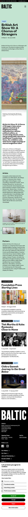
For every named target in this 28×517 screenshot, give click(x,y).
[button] (27, 230)
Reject (13, 503)
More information (13, 507)
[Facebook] (2, 446)
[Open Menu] (25, 6)
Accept (13, 499)
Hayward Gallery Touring (9, 247)
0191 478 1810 (23, 437)
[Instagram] (7, 446)
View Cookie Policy (6, 478)
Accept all (13, 496)
